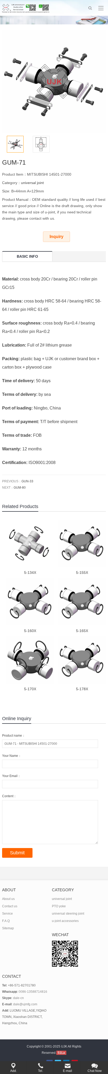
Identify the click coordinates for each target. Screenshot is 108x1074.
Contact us (9, 906)
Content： (9, 796)
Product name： (13, 735)
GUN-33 (27, 481)
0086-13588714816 (33, 992)
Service (7, 913)
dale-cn (18, 998)
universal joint (32, 183)
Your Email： (11, 776)
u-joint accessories (65, 921)
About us (8, 899)
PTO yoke (59, 906)
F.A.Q (6, 921)
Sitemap (8, 928)
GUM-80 (20, 487)
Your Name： (11, 756)
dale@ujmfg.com (25, 1004)
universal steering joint (68, 913)
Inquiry (56, 236)
